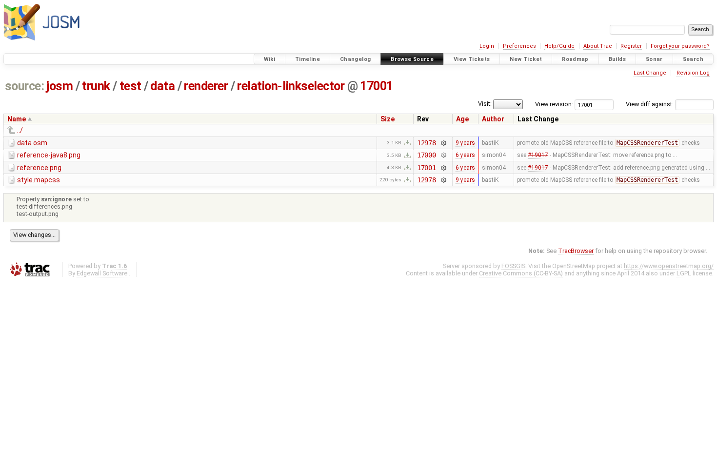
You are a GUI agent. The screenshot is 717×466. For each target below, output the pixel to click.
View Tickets (472, 59)
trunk (96, 86)
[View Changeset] (443, 143)
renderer (206, 86)
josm (59, 86)
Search (693, 59)
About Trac (597, 46)
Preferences (519, 46)
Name (16, 119)
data (162, 86)
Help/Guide (559, 46)
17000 (426, 155)
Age (462, 119)
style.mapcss (38, 180)
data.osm (32, 143)
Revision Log (693, 73)
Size (387, 119)
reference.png (39, 168)
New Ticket (526, 59)
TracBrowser (576, 250)
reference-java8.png (48, 155)
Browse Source (412, 59)
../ (20, 130)
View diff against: (650, 104)
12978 (426, 143)
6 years (465, 155)
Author (493, 119)
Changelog (355, 59)
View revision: (554, 104)
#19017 (538, 155)
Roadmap (575, 59)
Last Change (650, 73)
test (130, 86)
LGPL (684, 273)
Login (486, 46)
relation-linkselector (290, 86)
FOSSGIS (513, 266)
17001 (376, 86)
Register (631, 46)
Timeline (307, 59)
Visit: (485, 103)
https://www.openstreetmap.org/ (669, 266)
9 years (465, 142)
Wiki (270, 59)
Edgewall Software (102, 273)
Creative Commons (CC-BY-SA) (521, 273)
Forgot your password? (680, 46)
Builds (617, 59)
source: (24, 86)
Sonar (654, 59)
